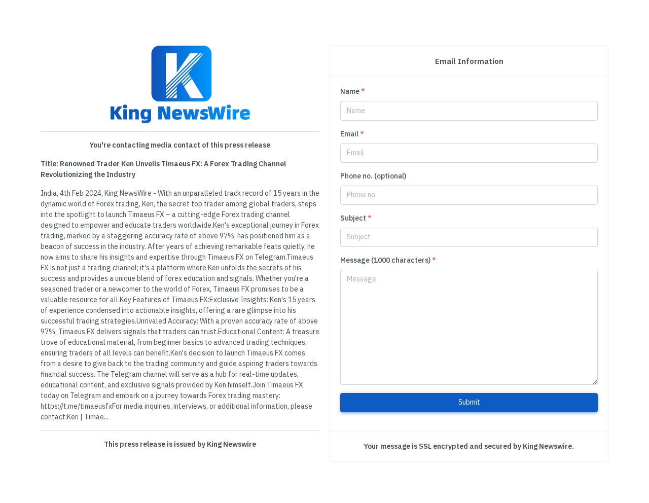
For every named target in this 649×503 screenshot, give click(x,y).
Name (352, 91)
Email (352, 133)
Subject (356, 218)
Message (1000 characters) (388, 260)
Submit (469, 402)
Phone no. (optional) (373, 176)
